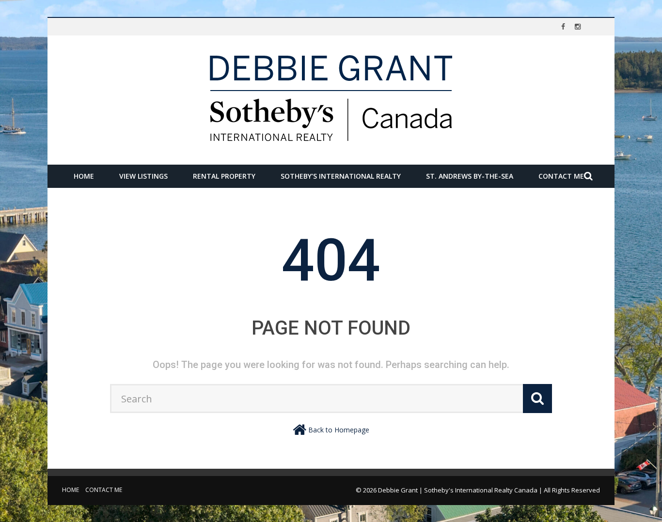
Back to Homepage (338, 429)
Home (84, 176)
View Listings (143, 176)
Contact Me (561, 176)
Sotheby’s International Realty (341, 176)
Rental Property (224, 176)
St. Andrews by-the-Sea (469, 176)
